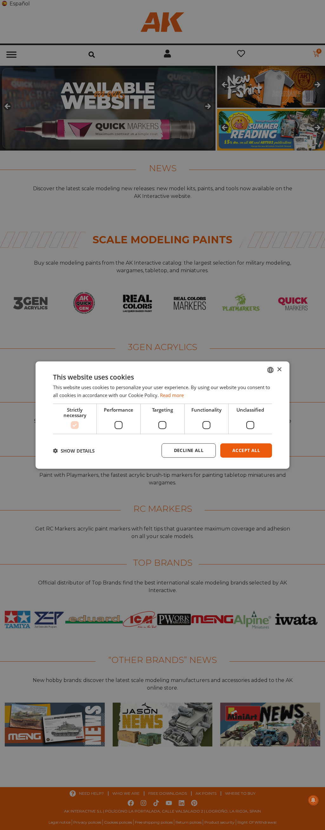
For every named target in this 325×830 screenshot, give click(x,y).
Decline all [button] (188, 450)
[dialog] (162, 415)
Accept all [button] (246, 450)
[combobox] (270, 370)
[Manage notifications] (313, 800)
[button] (74, 450)
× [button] (279, 369)
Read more (172, 395)
